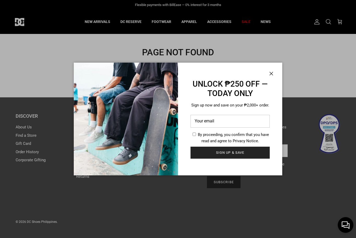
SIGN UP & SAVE (230, 152)
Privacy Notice (245, 141)
